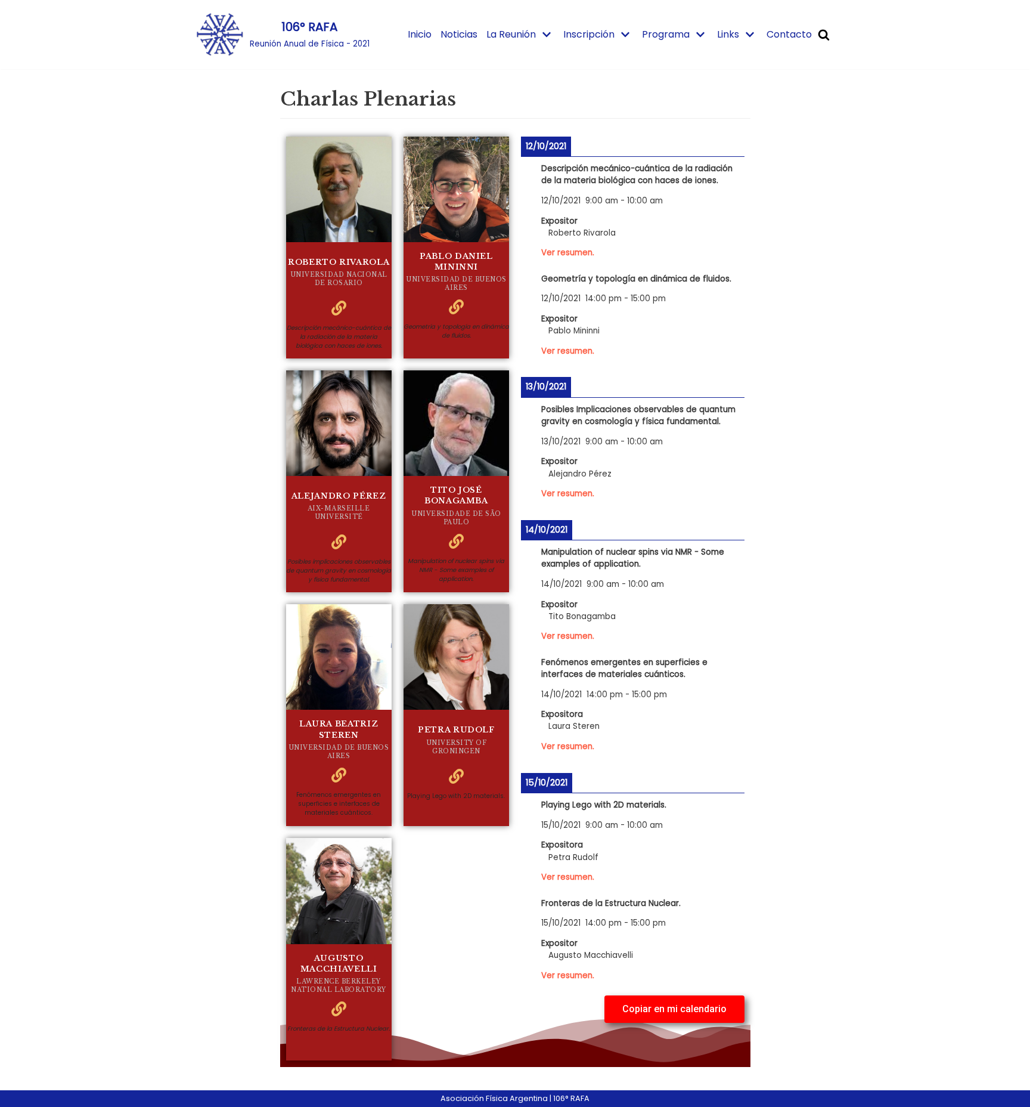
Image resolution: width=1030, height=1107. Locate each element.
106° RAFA (571, 1098)
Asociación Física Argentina (494, 1098)
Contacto (789, 34)
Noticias (458, 34)
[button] (674, 1009)
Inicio (420, 34)
